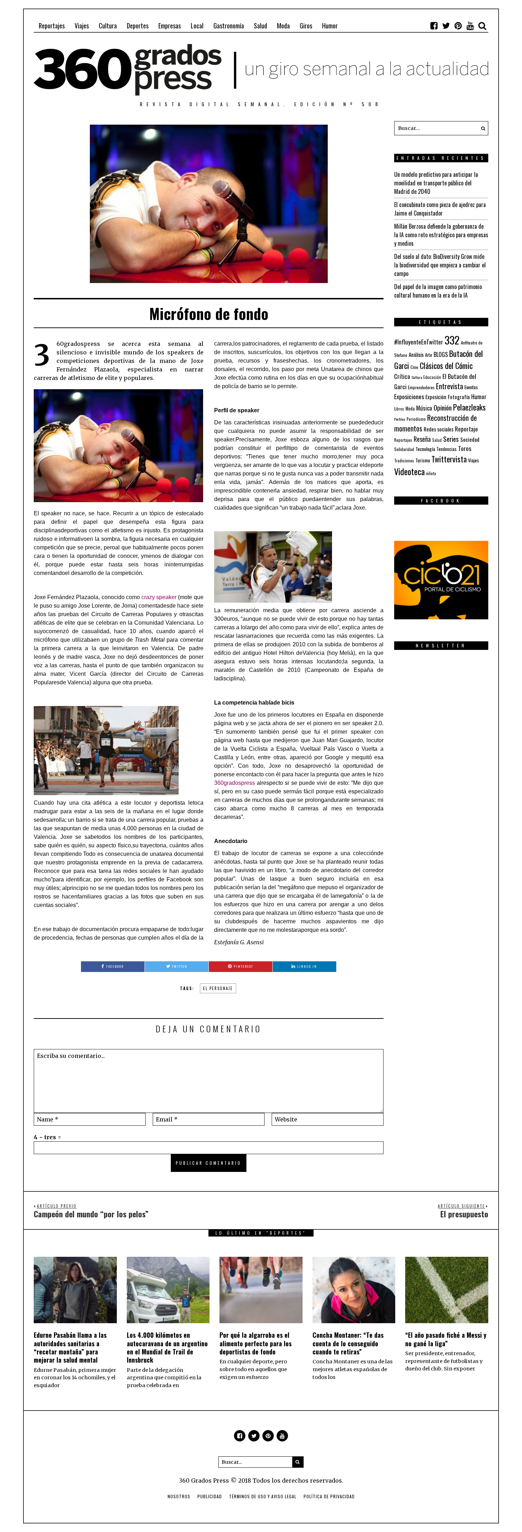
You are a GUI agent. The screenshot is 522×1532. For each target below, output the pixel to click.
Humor (330, 25)
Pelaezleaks (469, 407)
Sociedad (469, 439)
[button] (481, 128)
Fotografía (459, 397)
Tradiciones (404, 460)
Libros (399, 409)
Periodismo (416, 419)
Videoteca (409, 471)
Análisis (416, 354)
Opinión (443, 407)
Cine (414, 367)
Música (424, 407)
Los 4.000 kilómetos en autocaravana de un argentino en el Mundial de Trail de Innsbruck (167, 1347)
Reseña (422, 439)
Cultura (108, 25)
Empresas (169, 25)
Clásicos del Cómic (446, 365)
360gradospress (234, 783)
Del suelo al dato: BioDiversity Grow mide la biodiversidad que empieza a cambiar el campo (440, 265)
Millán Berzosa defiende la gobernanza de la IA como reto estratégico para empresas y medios (441, 235)
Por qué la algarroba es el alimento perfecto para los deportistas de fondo (255, 1343)
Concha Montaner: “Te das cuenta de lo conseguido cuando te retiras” (348, 1343)
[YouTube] (470, 25)
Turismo (422, 460)
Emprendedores (421, 387)
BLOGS (441, 354)
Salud (260, 25)
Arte (428, 355)
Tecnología (425, 448)
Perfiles (399, 419)
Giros (306, 25)
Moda (283, 25)
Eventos (471, 387)
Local (197, 25)
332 (452, 339)
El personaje (218, 988)
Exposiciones (409, 396)
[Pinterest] (458, 25)
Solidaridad (404, 449)
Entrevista (449, 386)
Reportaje (466, 428)
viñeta (431, 473)
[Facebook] (434, 25)
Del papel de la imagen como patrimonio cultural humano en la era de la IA (438, 290)
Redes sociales (438, 429)
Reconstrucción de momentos (435, 423)
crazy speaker (159, 597)
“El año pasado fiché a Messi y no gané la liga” (445, 1339)
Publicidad (209, 1496)
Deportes (137, 25)
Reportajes (52, 25)
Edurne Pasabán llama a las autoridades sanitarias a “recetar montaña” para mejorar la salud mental (70, 1347)
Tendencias (446, 449)
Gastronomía (228, 25)
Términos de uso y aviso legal (263, 1496)
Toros (464, 448)
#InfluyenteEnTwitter (418, 341)
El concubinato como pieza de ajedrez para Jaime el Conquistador (440, 208)
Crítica (402, 376)
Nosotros (179, 1496)
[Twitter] (446, 25)
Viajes (82, 25)
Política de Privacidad (329, 1496)
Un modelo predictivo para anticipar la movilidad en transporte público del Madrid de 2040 (436, 183)
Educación (432, 377)
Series (451, 439)
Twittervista (449, 459)
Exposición (435, 397)
